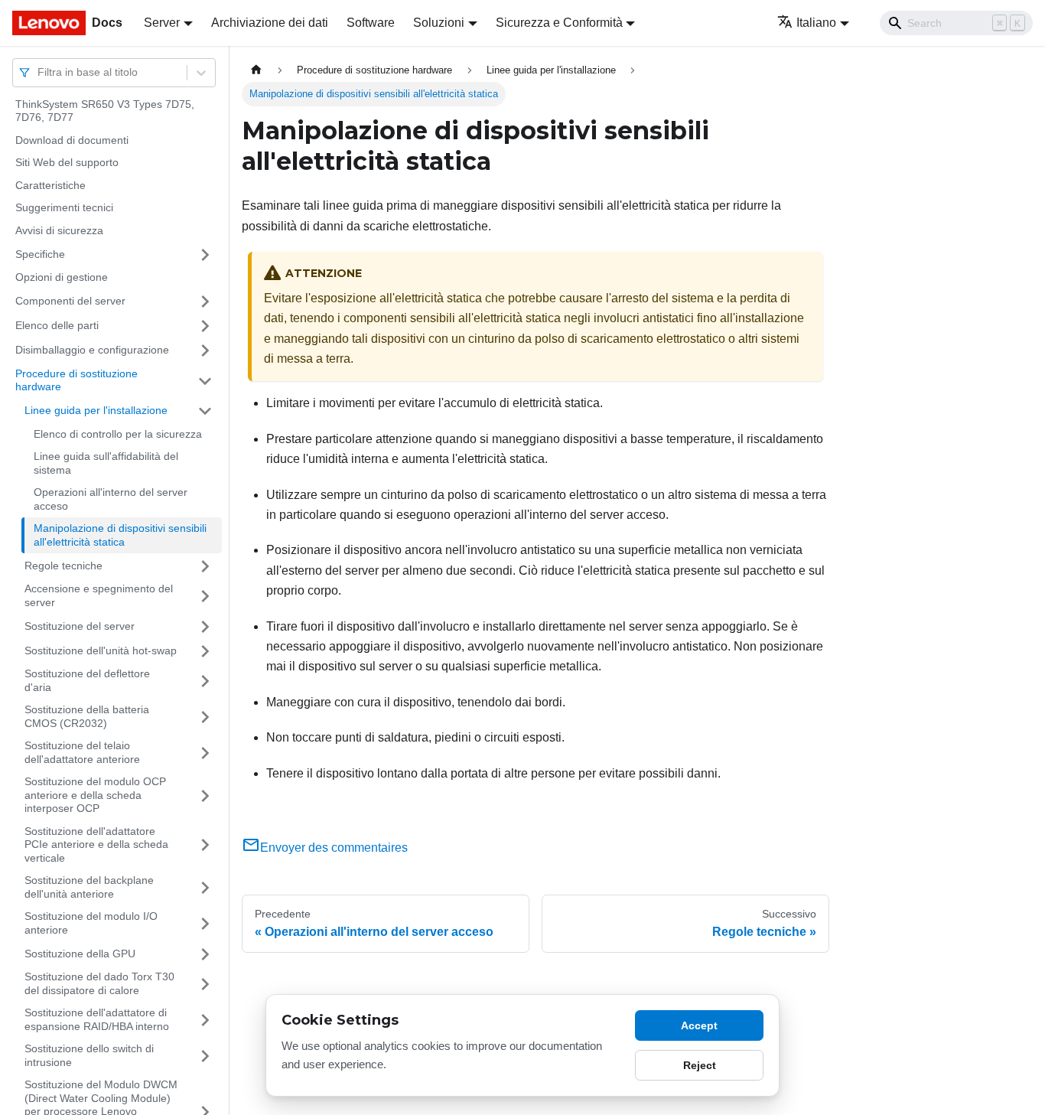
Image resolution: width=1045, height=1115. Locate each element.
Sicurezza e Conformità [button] (559, 22)
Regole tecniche (63, 565)
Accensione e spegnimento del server (98, 596)
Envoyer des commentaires (334, 847)
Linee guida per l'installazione (96, 410)
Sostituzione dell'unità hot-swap (100, 650)
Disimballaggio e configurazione (92, 350)
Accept (699, 1025)
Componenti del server (70, 301)
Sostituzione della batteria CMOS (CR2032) (86, 717)
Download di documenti (72, 140)
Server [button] (162, 22)
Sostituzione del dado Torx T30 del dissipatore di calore (99, 984)
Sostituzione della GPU (79, 953)
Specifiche (40, 254)
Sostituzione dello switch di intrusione (89, 1056)
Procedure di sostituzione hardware (76, 380)
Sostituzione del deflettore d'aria (87, 681)
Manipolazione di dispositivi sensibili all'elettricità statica (120, 536)
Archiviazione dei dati (269, 22)
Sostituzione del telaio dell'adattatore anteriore (82, 753)
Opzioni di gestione (61, 278)
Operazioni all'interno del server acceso (110, 500)
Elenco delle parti (57, 325)
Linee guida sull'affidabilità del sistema (106, 464)
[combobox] (39, 72)
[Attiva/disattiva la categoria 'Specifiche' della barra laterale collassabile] (205, 255)
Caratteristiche (50, 185)
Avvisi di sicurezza (59, 230)
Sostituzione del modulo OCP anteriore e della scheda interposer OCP (95, 795)
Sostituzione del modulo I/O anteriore (91, 924)
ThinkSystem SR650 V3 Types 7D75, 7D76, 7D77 (104, 111)
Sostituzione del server (79, 626)
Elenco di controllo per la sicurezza (118, 434)
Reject (699, 1065)
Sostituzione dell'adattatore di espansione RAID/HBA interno (96, 1020)
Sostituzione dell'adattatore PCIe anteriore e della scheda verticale (96, 844)
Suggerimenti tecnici (64, 208)
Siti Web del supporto (67, 163)
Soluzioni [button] (438, 22)
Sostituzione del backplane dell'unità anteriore (89, 888)
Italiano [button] (816, 22)
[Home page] (256, 70)
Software (371, 22)
